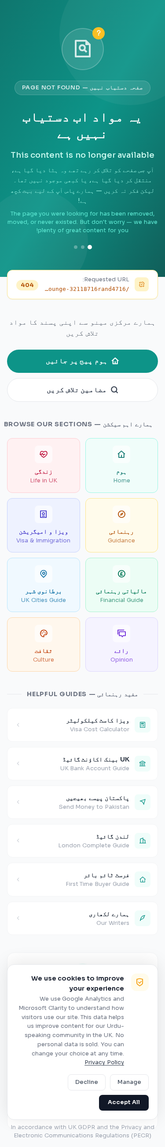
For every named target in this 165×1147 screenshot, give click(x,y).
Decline (86, 1082)
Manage (129, 1082)
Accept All (124, 1102)
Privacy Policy (104, 1062)
